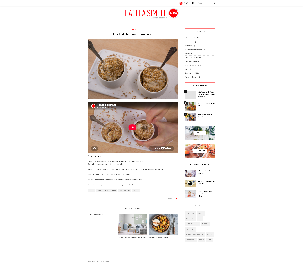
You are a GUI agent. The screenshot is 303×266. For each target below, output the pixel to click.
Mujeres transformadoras (194, 50)
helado (113, 191)
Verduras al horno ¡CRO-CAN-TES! (162, 238)
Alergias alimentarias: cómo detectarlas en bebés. (205, 194)
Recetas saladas (191, 65)
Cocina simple (100, 3)
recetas (209, 240)
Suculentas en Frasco (95, 215)
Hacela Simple (102, 191)
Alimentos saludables (192, 38)
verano (136, 191)
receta (201, 240)
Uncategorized (190, 73)
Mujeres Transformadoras (195, 234)
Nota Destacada (124, 191)
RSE (123, 3)
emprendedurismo (192, 224)
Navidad (210, 234)
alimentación (190, 213)
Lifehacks (114, 3)
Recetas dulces (190, 61)
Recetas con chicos (192, 57)
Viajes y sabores (191, 77)
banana (91, 191)
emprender (205, 224)
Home (90, 3)
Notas (187, 53)
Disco (200, 218)
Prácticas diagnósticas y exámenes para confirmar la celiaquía (206, 94)
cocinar (201, 213)
